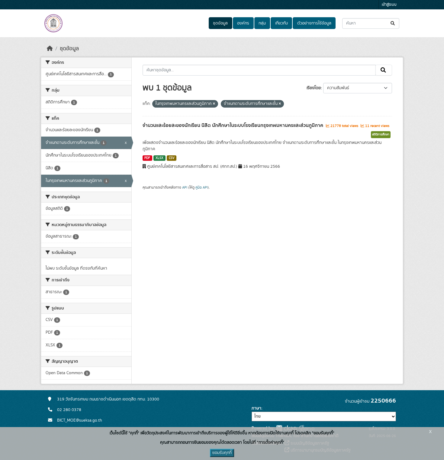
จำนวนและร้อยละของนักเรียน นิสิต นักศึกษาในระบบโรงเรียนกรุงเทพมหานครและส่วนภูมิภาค (233, 125)
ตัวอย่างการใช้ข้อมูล (314, 23)
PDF (147, 158)
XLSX (159, 158)
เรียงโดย (314, 88)
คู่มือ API (201, 187)
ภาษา (256, 408)
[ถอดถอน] (214, 104)
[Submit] (393, 23)
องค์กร (243, 23)
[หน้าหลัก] (50, 49)
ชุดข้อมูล (220, 23)
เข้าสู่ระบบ (389, 5)
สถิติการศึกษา (380, 134)
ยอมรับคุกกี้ (222, 453)
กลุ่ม (262, 23)
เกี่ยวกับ (281, 23)
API (184, 187)
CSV (172, 158)
